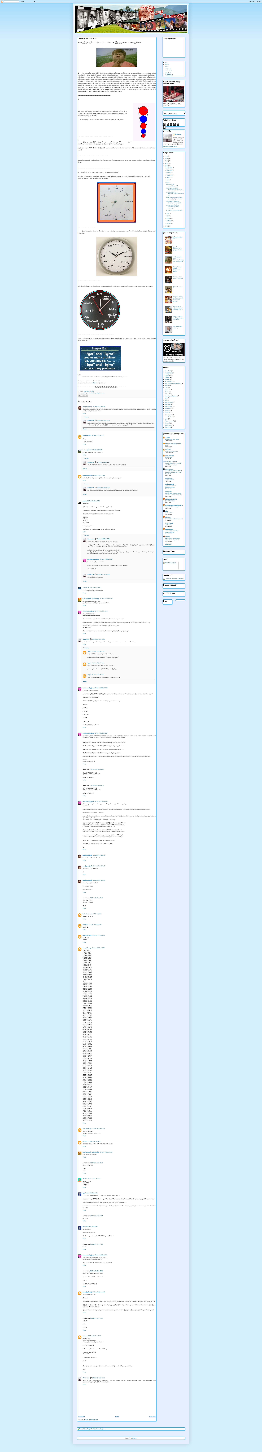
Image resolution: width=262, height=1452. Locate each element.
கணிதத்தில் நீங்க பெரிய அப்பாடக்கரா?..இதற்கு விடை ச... (175, 188)
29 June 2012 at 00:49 (106, 559)
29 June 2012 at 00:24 (103, 487)
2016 (166, 156)
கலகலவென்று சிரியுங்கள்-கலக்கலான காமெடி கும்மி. (173, 202)
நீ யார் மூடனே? (168, 512)
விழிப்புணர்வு (168, 425)
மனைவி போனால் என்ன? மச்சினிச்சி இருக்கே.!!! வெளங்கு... (172, 206)
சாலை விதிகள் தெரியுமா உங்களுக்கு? (174, 518)
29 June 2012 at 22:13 (94, 1336)
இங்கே (94, 382)
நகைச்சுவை (168, 408)
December (170, 168)
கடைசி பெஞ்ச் (168, 457)
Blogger (134, 1438)
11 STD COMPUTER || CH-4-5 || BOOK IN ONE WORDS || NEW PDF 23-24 (173, 472)
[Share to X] (83, 396)
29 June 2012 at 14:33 (91, 1193)
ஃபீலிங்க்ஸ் (167, 385)
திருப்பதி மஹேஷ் (169, 484)
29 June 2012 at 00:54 (103, 574)
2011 (166, 226)
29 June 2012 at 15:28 (96, 1271)
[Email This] (79, 396)
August (169, 177)
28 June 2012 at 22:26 (103, 420)
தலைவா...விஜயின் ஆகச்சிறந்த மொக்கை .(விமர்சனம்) (178, 318)
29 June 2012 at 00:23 (103, 539)
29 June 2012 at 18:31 (98, 1292)
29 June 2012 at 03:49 (95, 914)
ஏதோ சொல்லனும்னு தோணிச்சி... (173, 383)
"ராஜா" (89, 651)
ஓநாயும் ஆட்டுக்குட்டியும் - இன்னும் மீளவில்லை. (178, 248)
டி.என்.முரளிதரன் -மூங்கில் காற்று (91, 598)
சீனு (84, 1193)
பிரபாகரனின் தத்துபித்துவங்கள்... (173, 443)
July (168, 180)
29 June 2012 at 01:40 (97, 785)
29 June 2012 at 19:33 (96, 1318)
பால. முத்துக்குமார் (87, 1292)
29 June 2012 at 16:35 (98, 651)
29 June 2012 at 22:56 (98, 1378)
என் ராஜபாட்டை (169, 469)
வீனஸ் (166, 445)
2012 (166, 166)
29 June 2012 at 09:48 (96, 1163)
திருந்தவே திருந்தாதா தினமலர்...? (174, 210)
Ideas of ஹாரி (169, 523)
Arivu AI (85, 587)
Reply (84, 413)
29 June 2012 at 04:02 (95, 924)
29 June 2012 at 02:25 (101, 801)
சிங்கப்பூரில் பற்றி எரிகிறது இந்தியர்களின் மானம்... (177, 269)
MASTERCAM (169, 75)
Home (117, 1416)
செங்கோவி (168, 449)
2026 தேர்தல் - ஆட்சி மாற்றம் (172, 439)
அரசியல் (84, 393)
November (170, 170)
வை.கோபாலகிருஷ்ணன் (93, 559)
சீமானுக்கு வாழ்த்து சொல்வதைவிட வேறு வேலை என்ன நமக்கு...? (178, 299)
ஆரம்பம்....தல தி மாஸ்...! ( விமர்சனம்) (178, 277)
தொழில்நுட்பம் (97, 393)
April (168, 216)
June (168, 182)
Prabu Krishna (87, 435)
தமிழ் (166, 398)
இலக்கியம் (167, 379)
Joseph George (87, 935)
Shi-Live (85, 1141)
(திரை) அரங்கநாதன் (170, 500)
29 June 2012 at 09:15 (106, 1152)
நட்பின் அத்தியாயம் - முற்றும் (172, 506)
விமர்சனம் (167, 423)
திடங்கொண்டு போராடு (171, 499)
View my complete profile (170, 146)
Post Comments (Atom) (91, 1419)
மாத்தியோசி (168, 544)
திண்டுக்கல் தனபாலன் (171, 461)
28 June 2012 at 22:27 (103, 462)
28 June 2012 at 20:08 (99, 406)
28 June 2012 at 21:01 (98, 435)
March (168, 218)
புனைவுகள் (167, 412)
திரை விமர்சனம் (169, 402)
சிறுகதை (167, 391)
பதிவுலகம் (167, 410)
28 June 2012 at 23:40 (98, 475)
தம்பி (166, 511)
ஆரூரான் (167, 437)
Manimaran (91, 420)
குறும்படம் (167, 389)
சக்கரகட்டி (168, 517)
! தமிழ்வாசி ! (168, 491)
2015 (166, 158)
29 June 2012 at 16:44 (98, 674)
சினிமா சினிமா (169, 529)
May (168, 213)
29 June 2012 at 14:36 (96, 1244)
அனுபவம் (167, 377)
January (169, 223)
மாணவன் (167, 536)
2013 (166, 163)
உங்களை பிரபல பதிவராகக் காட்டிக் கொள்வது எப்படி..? (178, 308)
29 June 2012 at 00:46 (101, 611)
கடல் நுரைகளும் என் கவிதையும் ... (174, 505)
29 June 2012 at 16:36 (98, 663)
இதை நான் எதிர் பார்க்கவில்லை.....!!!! (172, 185)
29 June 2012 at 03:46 (96, 898)
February (169, 220)
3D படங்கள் (168, 73)
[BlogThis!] (81, 396)
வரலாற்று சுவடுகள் (87, 406)
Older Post (152, 1416)
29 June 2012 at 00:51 (98, 639)
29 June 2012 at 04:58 (98, 948)
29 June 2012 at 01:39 (97, 769)
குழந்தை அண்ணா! (169, 479)
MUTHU (85, 1179)
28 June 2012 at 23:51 (93, 501)
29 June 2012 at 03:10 (99, 880)
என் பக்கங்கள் (90, 393)
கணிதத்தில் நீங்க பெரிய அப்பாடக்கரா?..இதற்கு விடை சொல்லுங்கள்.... (178, 259)
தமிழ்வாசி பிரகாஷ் (87, 475)
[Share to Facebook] (85, 396)
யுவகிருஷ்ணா (168, 478)
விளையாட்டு (168, 68)
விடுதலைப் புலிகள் (169, 421)
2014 (166, 161)
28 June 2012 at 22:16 (96, 449)
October (169, 172)
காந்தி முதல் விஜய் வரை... (171, 451)
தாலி (166, 400)
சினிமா (166, 66)
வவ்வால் (85, 501)
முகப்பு (103, 393)
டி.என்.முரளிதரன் (169, 455)
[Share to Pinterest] (87, 396)
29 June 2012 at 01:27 (101, 733)
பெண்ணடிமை (168, 415)
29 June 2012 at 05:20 (98, 1128)
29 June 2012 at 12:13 (94, 1179)
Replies (86, 417)
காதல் (166, 387)
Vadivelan (85, 914)
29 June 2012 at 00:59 (101, 688)
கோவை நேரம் (86, 449)
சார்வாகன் (85, 1336)
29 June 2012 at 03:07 (99, 866)
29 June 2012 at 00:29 (94, 587)
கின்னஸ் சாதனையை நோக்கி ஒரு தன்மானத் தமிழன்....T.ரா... (174, 198)
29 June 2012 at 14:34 (96, 1216)
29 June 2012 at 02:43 (99, 855)
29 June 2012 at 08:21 (94, 1141)
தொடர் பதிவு (168, 404)
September (170, 175)
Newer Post (81, 1416)
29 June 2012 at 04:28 (98, 935)
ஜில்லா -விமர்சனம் (177, 286)
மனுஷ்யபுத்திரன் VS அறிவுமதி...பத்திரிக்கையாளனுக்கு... (175, 193)
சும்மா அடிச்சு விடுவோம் (171, 396)
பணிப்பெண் (168, 524)
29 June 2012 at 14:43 (101, 1255)
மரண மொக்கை (169, 417)
